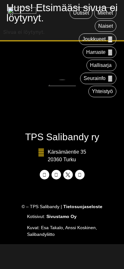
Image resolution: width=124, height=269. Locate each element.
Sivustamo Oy (61, 216)
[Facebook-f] (44, 174)
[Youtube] (80, 174)
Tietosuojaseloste (82, 206)
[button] (97, 39)
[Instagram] (56, 174)
